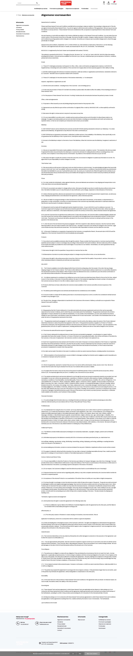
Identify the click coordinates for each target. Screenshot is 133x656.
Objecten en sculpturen (72, 8)
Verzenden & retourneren (22, 34)
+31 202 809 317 (24, 624)
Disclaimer (19, 27)
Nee (80, 653)
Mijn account (81, 619)
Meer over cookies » (92, 653)
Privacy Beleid (20, 29)
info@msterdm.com (44, 624)
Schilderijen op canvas (40, 8)
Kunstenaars (94, 8)
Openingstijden (30, 618)
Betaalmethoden (20, 31)
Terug (19, 15)
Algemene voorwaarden (28, 15)
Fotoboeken (84, 8)
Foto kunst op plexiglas (56, 8)
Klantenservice (20, 36)
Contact (59, 630)
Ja (73, 653)
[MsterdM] (66, 3)
